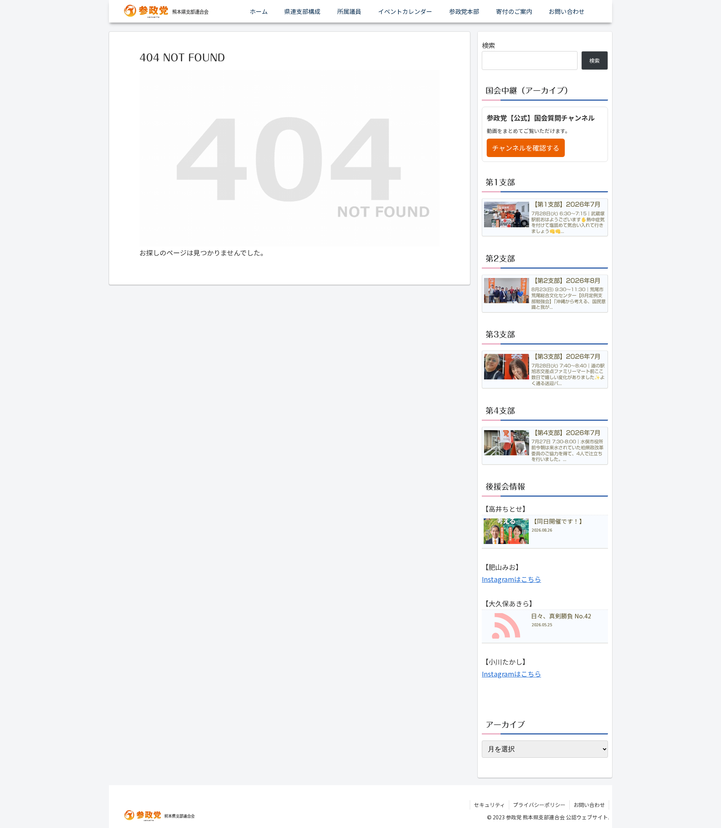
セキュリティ (489, 804)
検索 (488, 45)
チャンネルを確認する (526, 148)
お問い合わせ (589, 804)
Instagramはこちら (511, 579)
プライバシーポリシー (539, 804)
